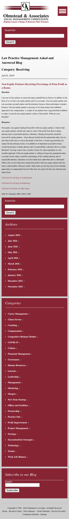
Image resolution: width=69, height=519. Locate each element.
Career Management (18, 313)
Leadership (13, 376)
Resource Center (15, 511)
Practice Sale (14, 416)
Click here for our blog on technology (16, 183)
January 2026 (14, 275)
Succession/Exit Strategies (20, 439)
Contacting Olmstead (31, 514)
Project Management (18, 428)
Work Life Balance (17, 456)
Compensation (15, 331)
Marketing (13, 388)
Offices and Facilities (18, 405)
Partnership (13, 411)
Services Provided (58, 511)
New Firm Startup (17, 399)
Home (4, 511)
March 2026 (13, 263)
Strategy (12, 434)
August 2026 (14, 235)
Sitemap (43, 514)
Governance (13, 359)
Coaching (12, 325)
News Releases (29, 511)
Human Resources (16, 365)
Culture (11, 348)
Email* (8, 481)
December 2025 (15, 280)
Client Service (14, 319)
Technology (13, 445)
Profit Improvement (17, 422)
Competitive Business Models (22, 336)
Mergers (12, 393)
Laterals (12, 371)
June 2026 (13, 246)
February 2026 (15, 269)
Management (14, 382)
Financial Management (19, 353)
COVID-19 (13, 342)
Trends (11, 451)
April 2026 (13, 258)
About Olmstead (43, 511)
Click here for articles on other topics (16, 188)
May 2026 (12, 252)
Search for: (10, 30)
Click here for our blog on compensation (17, 177)
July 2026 (12, 240)
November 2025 (15, 286)
